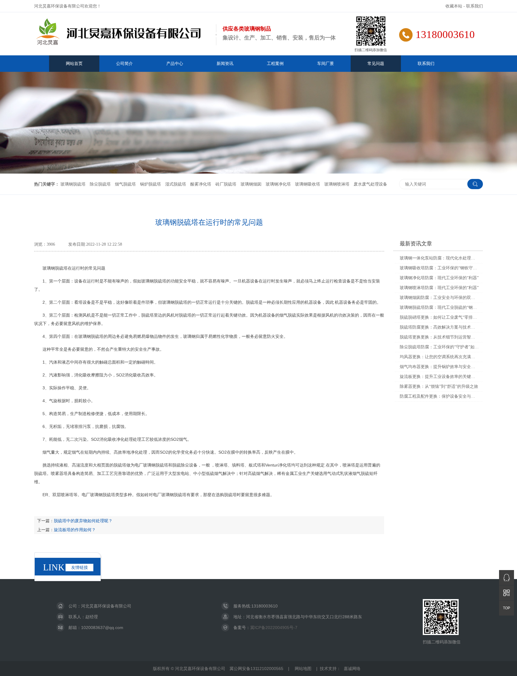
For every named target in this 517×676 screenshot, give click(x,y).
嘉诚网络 (352, 668)
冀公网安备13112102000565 (256, 668)
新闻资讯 (225, 63)
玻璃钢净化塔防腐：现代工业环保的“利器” (439, 278)
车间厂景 (325, 63)
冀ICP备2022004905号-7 (273, 627)
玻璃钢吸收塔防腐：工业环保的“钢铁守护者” (439, 268)
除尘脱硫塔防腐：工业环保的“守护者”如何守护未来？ (439, 347)
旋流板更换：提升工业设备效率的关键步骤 (439, 376)
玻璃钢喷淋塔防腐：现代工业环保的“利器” (439, 287)
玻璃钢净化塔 (278, 184)
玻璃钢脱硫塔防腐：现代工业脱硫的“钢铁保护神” (439, 307)
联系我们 (474, 6)
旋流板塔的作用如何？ (75, 529)
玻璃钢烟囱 (251, 184)
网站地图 (303, 668)
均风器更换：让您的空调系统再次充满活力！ (439, 357)
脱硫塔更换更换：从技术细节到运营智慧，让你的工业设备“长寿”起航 (439, 337)
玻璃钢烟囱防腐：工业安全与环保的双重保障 (439, 297)
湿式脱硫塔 (175, 184)
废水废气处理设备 (370, 184)
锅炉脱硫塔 (150, 184)
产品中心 (174, 63)
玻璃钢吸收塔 (307, 184)
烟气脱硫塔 (125, 184)
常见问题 (375, 63)
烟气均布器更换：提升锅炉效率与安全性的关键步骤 (439, 366)
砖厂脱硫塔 (225, 184)
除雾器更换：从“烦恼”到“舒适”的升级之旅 (439, 386)
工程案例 (275, 63)
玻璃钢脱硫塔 (73, 184)
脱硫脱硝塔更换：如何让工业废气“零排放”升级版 (439, 317)
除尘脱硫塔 (100, 184)
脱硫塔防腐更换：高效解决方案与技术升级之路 (439, 327)
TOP (506, 608)
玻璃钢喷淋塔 (336, 184)
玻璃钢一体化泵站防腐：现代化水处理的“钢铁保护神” (439, 258)
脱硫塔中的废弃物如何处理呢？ (83, 520)
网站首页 (74, 63)
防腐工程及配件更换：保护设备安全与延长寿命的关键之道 (439, 396)
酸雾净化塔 (200, 184)
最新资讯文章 (416, 244)
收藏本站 (453, 6)
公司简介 (124, 63)
